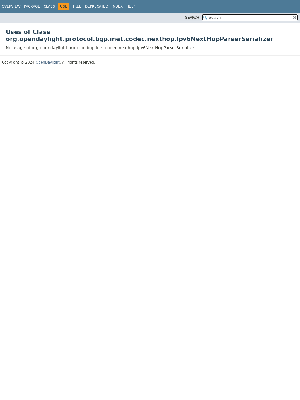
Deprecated (96, 6)
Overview (11, 6)
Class (49, 6)
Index (117, 6)
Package (32, 6)
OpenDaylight (48, 62)
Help (130, 6)
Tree (76, 6)
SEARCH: (192, 18)
